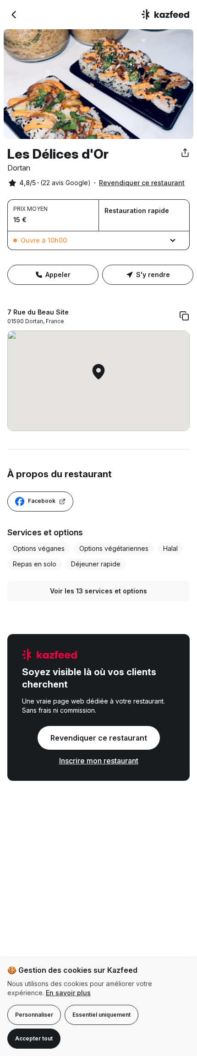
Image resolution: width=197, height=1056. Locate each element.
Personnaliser (34, 1014)
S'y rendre (153, 274)
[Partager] (185, 152)
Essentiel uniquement (101, 1014)
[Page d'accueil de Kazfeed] (166, 14)
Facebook (41, 500)
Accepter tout (34, 1038)
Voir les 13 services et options (98, 591)
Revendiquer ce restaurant (142, 183)
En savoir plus (68, 993)
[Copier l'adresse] (184, 315)
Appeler (58, 274)
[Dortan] (13, 14)
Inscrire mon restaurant (98, 760)
